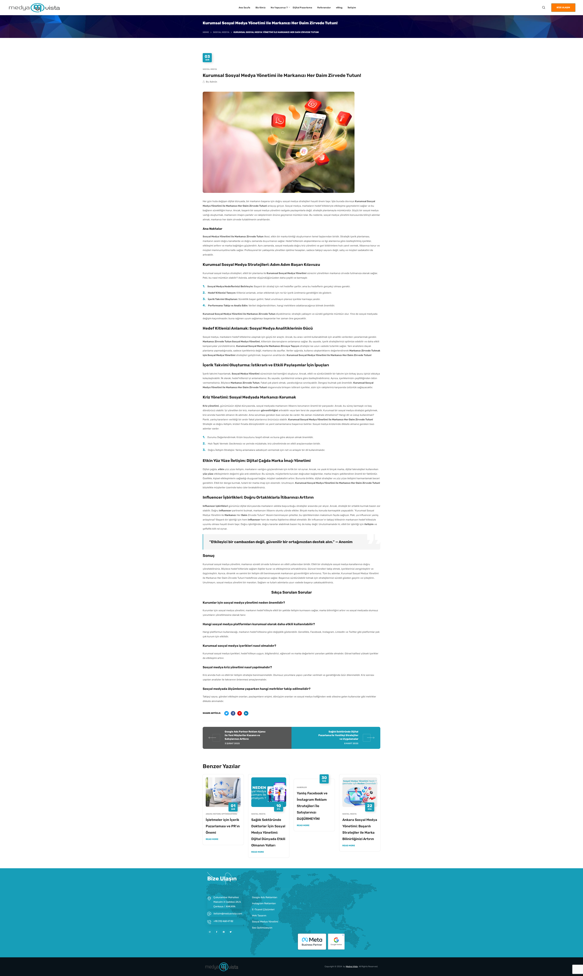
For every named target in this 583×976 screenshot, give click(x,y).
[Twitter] (230, 932)
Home (206, 32)
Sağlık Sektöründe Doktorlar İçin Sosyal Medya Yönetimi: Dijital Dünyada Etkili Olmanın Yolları (268, 832)
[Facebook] (216, 932)
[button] (543, 7)
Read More (212, 839)
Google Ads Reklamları (264, 897)
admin (213, 81)
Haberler (302, 787)
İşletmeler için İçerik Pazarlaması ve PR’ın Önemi (223, 826)
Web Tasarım (259, 915)
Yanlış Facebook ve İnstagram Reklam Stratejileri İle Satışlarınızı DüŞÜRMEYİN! (312, 806)
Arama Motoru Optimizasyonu (221, 814)
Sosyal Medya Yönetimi (265, 921)
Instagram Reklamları (264, 903)
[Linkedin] (223, 932)
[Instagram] (209, 932)
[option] (223, 811)
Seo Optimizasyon (262, 927)
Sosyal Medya (221, 32)
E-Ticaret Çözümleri (263, 909)
